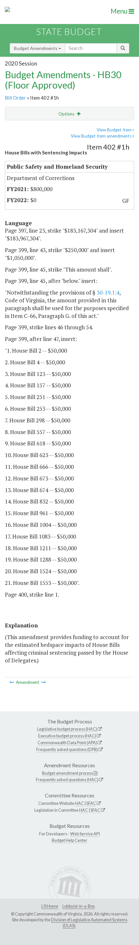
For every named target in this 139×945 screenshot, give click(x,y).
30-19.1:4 (108, 292)
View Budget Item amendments (102, 136)
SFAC (91, 803)
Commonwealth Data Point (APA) (67, 742)
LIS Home (49, 906)
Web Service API (85, 833)
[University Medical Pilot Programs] (12, 682)
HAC (79, 803)
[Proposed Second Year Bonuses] (43, 682)
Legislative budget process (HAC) (67, 729)
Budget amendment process (67, 773)
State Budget (69, 31)
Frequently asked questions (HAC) (67, 779)
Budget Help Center (69, 840)
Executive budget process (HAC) (67, 735)
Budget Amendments (36, 48)
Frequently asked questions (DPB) (67, 749)
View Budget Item (115, 129)
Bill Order (15, 98)
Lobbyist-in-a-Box (78, 906)
